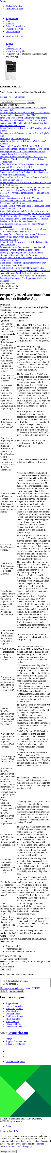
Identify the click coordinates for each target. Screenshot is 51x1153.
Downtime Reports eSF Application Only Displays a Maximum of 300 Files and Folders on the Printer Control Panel (23, 159)
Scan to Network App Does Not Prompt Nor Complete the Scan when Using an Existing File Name (24, 188)
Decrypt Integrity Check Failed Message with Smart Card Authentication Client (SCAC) (23, 230)
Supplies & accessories (16, 1041)
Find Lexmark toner (15, 1016)
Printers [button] (9, 21)
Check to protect (13, 1019)
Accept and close (8, 1151)
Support (9, 43)
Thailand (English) (14, 6)
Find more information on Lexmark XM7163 (20, 988)
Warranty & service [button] (14, 29)
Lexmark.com (18, 1033)
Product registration (14, 1008)
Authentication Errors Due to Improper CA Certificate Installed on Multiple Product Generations (24, 220)
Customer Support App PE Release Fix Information (23, 275)
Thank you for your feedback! (13, 959)
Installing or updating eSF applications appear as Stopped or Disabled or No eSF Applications (21, 253)
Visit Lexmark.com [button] (14, 8)
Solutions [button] (10, 23)
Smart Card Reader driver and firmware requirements (23, 118)
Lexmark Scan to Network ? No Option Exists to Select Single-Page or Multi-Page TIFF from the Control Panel (25, 214)
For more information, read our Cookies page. (22, 1145)
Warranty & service (14, 1011)
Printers (9, 46)
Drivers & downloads (15, 1006)
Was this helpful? (7, 966)
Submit (4, 991)
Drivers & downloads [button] (15, 26)
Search (31, 102)
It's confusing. (12, 984)
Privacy (9, 1126)
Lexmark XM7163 (14, 48)
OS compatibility (13, 1024)
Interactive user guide (15, 51)
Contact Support (13, 1013)
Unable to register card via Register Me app (19, 198)
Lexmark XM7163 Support (12, 97)
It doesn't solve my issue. (17, 981)
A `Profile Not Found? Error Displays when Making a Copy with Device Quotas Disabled (24, 165)
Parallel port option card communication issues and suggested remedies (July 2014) (22, 152)
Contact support (16, 991)
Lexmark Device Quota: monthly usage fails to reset (23, 234)
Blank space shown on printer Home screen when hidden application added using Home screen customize (25, 269)
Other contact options (15, 1061)
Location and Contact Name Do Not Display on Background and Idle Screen (21, 201)
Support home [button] (12, 18)
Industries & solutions (15, 1044)
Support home (12, 1003)
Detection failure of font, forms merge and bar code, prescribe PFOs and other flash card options (23, 248)
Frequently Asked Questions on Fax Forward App (22, 120)
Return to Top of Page (10, 1131)
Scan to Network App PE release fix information (21, 273)
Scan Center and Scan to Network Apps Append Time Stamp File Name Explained (24, 124)
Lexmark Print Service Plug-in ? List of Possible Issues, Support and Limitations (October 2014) (25, 113)
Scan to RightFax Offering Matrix (15, 138)
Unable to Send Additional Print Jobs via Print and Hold (25, 211)
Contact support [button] (13, 31)
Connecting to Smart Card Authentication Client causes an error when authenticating (24, 173)
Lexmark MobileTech (15, 1026)
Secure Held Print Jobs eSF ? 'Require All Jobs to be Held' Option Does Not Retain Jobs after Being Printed (24, 147)
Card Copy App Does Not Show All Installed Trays (23, 169)
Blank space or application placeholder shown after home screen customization (23, 264)
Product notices (12, 1021)
